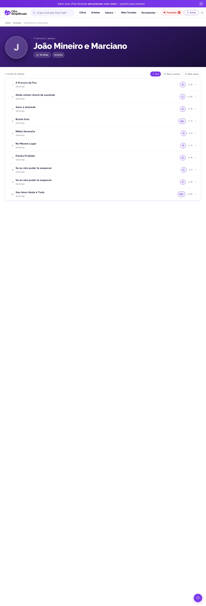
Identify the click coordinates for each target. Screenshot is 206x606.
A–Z (157, 74)
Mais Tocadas (128, 12)
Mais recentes (173, 74)
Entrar (193, 12)
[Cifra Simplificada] (16, 12)
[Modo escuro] (202, 12)
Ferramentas (148, 12)
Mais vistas (193, 74)
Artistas (95, 12)
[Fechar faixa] (201, 3)
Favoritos (173, 12)
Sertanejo (58, 55)
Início (7, 23)
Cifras (82, 12)
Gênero (109, 12)
